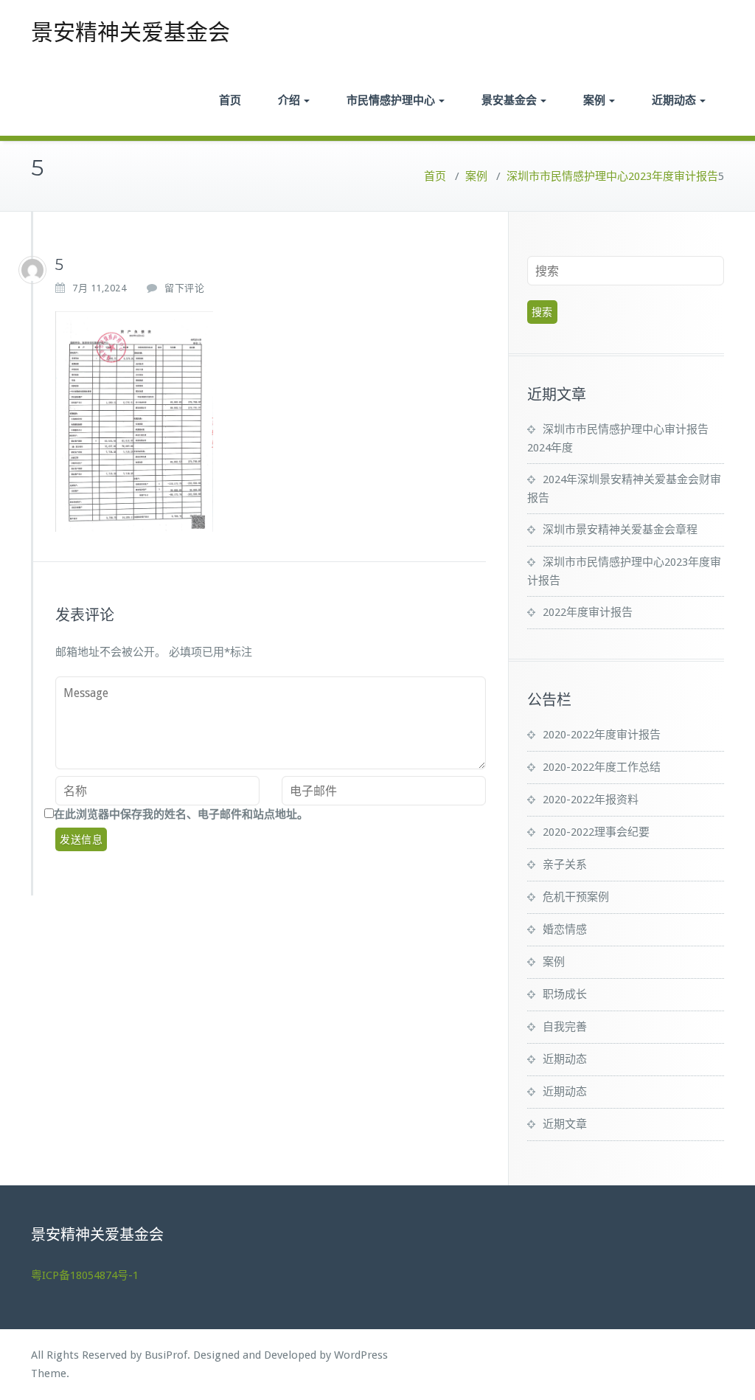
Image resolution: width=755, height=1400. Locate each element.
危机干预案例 (576, 897)
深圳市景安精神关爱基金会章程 (620, 529)
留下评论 (184, 288)
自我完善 (565, 1026)
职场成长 (565, 994)
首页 (230, 100)
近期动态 (674, 100)
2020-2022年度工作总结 (602, 767)
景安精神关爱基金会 (130, 32)
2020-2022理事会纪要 (596, 832)
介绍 (289, 100)
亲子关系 (565, 864)
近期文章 (565, 1124)
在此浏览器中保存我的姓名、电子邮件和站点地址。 (181, 814)
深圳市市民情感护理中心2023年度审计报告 (612, 176)
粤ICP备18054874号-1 (85, 1275)
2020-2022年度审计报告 (602, 734)
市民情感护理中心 (391, 100)
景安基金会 (509, 100)
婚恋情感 (565, 929)
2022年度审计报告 (588, 612)
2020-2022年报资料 (591, 799)
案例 (594, 100)
